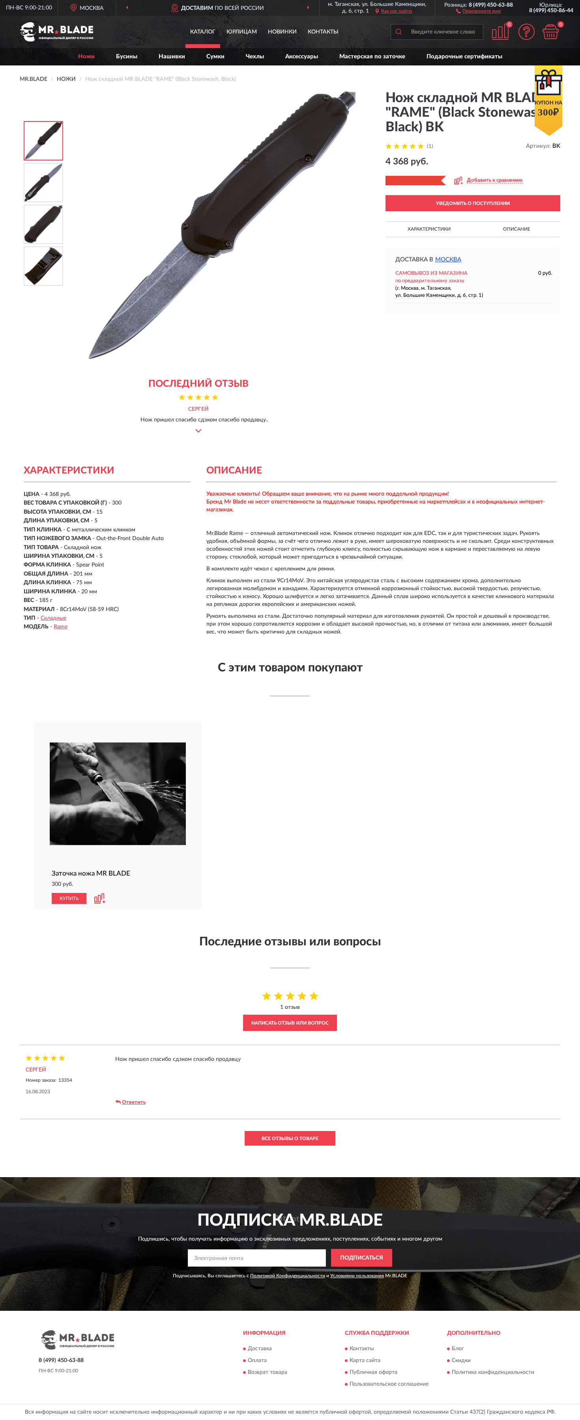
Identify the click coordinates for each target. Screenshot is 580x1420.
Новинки (282, 32)
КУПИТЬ (69, 898)
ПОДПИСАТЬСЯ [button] (361, 1258)
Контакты (323, 32)
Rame (60, 627)
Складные (53, 618)
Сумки (215, 57)
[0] (550, 32)
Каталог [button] (202, 32)
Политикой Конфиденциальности (287, 1275)
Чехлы (255, 57)
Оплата (257, 1360)
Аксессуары (301, 57)
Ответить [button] (134, 1102)
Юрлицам (241, 32)
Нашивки (172, 57)
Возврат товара (267, 1372)
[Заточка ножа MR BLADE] (117, 794)
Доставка (260, 1348)
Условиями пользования (357, 1275)
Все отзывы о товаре (290, 1138)
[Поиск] (398, 32)
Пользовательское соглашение (389, 1384)
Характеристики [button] (429, 229)
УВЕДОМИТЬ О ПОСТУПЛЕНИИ (473, 203)
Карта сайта (365, 1360)
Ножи (86, 57)
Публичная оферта (373, 1372)
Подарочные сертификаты (464, 57)
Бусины (126, 57)
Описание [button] (516, 229)
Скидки (461, 1360)
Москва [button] (448, 260)
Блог (458, 1348)
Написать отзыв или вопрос (290, 1023)
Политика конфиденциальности (493, 1372)
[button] (478, 10)
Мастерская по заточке (372, 57)
